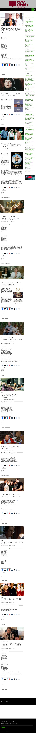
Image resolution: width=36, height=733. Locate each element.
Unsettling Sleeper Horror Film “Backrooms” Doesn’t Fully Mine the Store (29, 88)
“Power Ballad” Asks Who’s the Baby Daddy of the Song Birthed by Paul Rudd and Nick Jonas (29, 80)
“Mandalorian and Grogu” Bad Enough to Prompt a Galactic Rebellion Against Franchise (29, 96)
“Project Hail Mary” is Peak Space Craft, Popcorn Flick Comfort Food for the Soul (29, 146)
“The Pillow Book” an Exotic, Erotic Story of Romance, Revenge (10, 218)
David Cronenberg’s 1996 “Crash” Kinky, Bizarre (9, 395)
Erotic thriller (7, 263)
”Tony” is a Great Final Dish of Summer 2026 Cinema (29, 37)
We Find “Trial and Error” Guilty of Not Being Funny (11, 30)
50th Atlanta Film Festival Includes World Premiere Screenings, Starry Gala (29, 134)
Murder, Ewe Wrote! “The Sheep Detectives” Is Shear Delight (29, 100)
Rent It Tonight (5, 92)
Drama (3, 124)
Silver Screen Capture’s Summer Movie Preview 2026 (29, 115)
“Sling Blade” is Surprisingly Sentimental (12, 338)
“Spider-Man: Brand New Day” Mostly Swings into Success (29, 30)
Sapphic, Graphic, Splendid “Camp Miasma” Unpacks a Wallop (29, 26)
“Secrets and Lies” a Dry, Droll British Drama (11, 283)
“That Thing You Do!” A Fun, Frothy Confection (11, 495)
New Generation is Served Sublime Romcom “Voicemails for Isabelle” (29, 52)
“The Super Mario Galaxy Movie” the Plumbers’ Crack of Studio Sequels (29, 138)
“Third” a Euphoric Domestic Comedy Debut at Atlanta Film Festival (29, 130)
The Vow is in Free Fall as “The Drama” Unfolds (29, 142)
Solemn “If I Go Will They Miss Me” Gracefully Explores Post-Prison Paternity (29, 118)
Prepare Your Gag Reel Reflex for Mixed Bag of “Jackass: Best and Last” (29, 56)
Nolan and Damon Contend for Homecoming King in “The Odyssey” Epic (29, 40)
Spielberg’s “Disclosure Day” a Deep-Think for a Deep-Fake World (29, 72)
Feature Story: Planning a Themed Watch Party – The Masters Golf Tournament (29, 154)
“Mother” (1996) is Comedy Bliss (11, 600)
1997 (2, 27)
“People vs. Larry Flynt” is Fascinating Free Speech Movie (11, 645)
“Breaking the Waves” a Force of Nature (10, 94)
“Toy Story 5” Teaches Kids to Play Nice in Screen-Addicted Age (29, 63)
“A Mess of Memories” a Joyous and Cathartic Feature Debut (29, 170)
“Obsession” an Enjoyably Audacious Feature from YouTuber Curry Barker (29, 104)
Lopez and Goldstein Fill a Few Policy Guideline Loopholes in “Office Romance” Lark (29, 68)
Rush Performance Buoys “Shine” (12, 543)
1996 (2, 92)
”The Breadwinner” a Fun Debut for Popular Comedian (30, 84)
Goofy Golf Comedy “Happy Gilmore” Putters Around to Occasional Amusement (11, 145)
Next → (12, 694)
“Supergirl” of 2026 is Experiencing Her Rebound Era (29, 60)
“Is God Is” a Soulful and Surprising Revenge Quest (29, 111)
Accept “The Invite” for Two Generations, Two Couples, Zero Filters (29, 44)
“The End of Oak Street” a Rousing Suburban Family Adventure (29, 22)
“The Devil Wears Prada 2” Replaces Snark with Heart (29, 122)
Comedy (3, 197)
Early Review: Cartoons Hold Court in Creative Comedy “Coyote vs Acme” (29, 18)
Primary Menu (35, 9)
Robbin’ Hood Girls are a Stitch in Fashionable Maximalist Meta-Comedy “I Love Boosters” (30, 92)
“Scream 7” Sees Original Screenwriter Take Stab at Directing (29, 167)
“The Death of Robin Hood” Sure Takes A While (29, 76)
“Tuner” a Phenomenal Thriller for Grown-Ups (29, 108)
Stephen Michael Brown (12, 97)
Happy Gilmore (8, 197)
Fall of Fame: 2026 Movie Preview (6, 714)
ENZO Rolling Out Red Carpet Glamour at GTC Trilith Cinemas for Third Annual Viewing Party (29, 162)
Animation (3, 475)
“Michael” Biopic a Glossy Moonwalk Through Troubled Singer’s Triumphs (29, 126)
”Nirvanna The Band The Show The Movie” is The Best (29, 158)
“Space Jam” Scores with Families (11, 447)
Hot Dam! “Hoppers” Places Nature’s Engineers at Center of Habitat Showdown (29, 150)
